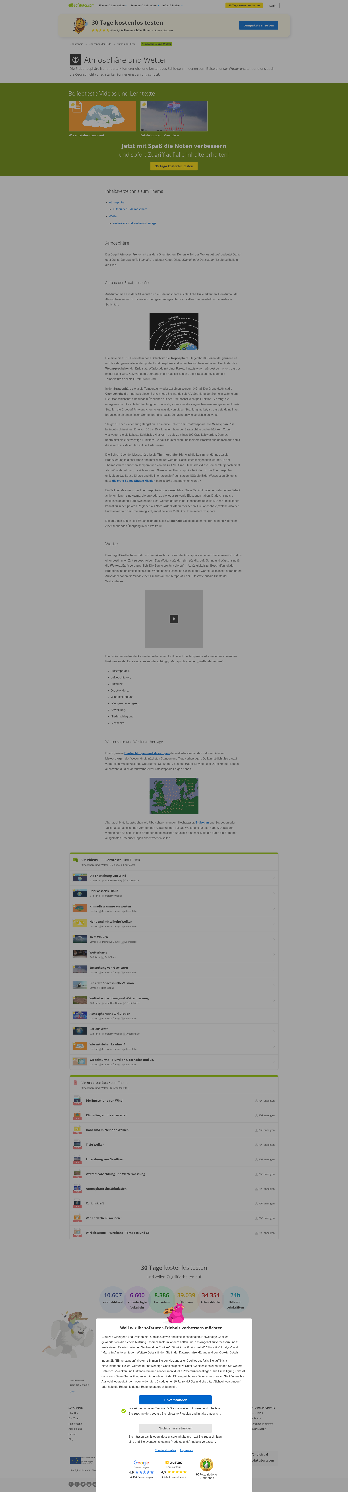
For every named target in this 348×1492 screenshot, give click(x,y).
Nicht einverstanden (175, 1428)
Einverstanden (175, 1400)
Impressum (186, 1450)
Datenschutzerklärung (193, 1352)
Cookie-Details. (229, 1352)
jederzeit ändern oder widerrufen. (134, 1381)
